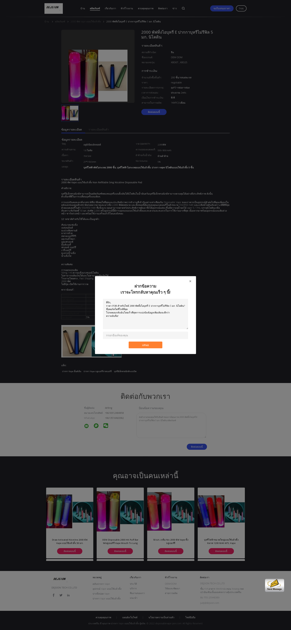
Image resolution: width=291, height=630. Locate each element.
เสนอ (145, 345)
